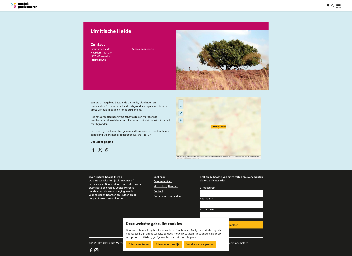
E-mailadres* (207, 187)
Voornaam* (206, 198)
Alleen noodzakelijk (167, 244)
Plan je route (98, 59)
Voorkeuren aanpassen (200, 244)
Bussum (158, 181)
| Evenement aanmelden (234, 243)
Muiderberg (160, 186)
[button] (218, 128)
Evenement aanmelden (167, 196)
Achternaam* (208, 209)
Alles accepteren (139, 244)
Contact (158, 191)
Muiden (167, 181)
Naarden (173, 186)
